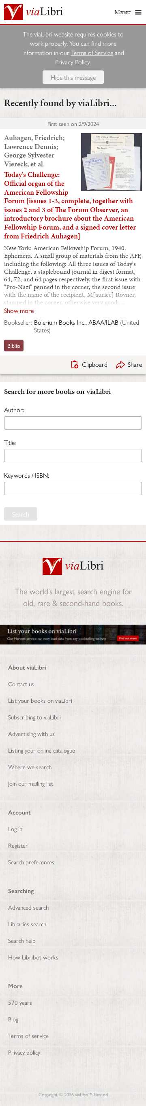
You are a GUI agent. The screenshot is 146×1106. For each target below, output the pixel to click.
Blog (13, 1019)
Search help (22, 940)
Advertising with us (31, 733)
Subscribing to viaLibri (34, 717)
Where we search (30, 766)
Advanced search (28, 907)
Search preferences (31, 861)
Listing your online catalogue (41, 750)
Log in (15, 828)
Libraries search (27, 923)
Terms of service (28, 1035)
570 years (20, 1002)
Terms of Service (92, 52)
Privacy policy (24, 1052)
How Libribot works (33, 957)
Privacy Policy (72, 61)
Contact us (21, 683)
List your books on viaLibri (40, 700)
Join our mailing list (30, 783)
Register (18, 845)
